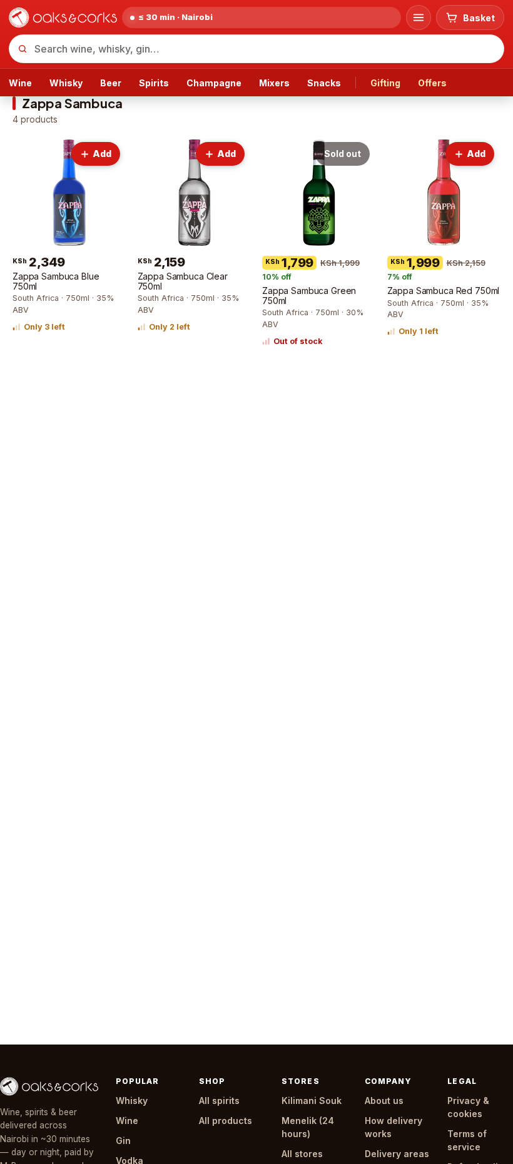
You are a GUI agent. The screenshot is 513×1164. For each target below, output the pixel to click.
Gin (123, 1140)
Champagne (213, 83)
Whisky (66, 83)
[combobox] (256, 48)
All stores (302, 1153)
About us (384, 1100)
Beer (110, 83)
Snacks (324, 83)
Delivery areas (397, 1153)
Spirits (154, 83)
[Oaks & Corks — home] (63, 18)
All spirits (219, 1100)
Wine (20, 83)
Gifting (385, 83)
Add (102, 153)
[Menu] (418, 17)
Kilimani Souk (312, 1100)
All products (225, 1120)
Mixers (274, 83)
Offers (432, 83)
